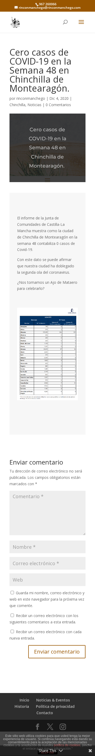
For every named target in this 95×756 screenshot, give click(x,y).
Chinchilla (17, 104)
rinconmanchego (30, 98)
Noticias (34, 104)
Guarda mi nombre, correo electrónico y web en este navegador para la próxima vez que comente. (47, 599)
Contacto (44, 712)
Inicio (24, 700)
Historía (22, 706)
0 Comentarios (58, 104)
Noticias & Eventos (53, 700)
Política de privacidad (55, 706)
